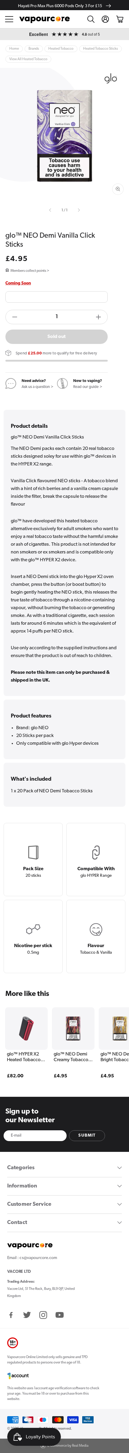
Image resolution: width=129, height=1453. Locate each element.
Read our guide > (87, 387)
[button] (9, 19)
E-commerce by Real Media (67, 1446)
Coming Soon (18, 283)
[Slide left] (50, 210)
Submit (86, 1135)
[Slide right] (78, 210)
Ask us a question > (37, 387)
